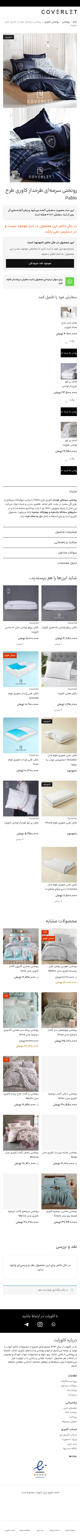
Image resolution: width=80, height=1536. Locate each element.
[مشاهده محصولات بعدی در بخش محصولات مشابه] (7, 921)
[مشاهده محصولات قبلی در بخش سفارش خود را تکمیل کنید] (15, 297)
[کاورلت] (59, 12)
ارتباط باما (72, 1390)
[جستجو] (6, 12)
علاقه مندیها (70, 1449)
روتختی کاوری (51, 22)
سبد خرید (72, 1444)
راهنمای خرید (70, 1408)
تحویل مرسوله (69, 1422)
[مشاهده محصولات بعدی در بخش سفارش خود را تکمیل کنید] (7, 297)
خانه (75, 22)
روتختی (66, 22)
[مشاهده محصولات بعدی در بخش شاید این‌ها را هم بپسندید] (7, 578)
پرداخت (73, 1417)
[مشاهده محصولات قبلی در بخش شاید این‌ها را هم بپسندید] (15, 578)
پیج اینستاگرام (69, 1381)
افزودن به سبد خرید (69, 353)
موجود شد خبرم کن (40, 263)
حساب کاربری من (68, 1435)
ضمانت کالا (71, 1413)
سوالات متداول (69, 1386)
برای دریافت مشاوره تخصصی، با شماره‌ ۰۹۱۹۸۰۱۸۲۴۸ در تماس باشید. (36, 3)
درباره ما (73, 1395)
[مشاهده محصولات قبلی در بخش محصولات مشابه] (15, 921)
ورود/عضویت (69, 1439)
